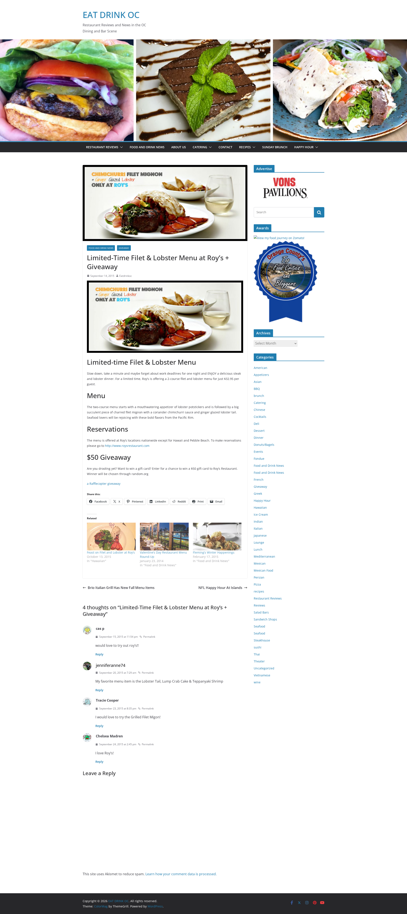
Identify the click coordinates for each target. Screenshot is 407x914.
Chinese (259, 410)
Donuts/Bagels (264, 445)
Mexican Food (263, 570)
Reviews (259, 605)
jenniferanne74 (110, 665)
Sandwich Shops (265, 619)
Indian (258, 521)
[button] (120, 147)
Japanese (260, 535)
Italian (258, 528)
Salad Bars (261, 612)
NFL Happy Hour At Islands (220, 587)
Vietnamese (262, 675)
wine (257, 682)
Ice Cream (261, 514)
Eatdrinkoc (125, 276)
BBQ (257, 389)
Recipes (245, 147)
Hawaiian (260, 507)
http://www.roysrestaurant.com (127, 446)
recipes (259, 591)
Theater (259, 661)
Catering (200, 147)
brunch (259, 396)
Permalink (149, 636)
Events (258, 452)
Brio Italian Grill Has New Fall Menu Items (121, 587)
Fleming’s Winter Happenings (213, 552)
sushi (257, 647)
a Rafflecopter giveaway (103, 484)
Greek (258, 494)
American (260, 368)
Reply (99, 654)
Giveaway (124, 248)
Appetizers (261, 375)
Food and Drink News (147, 147)
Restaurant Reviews (102, 147)
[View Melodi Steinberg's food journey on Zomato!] (279, 238)
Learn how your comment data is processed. (181, 874)
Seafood (259, 626)
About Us (178, 147)
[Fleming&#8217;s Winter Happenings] (217, 536)
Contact (225, 147)
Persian (259, 577)
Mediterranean (264, 556)
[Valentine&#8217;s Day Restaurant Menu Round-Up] (164, 536)
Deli (256, 424)
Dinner (258, 438)
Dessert (259, 431)
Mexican (260, 563)
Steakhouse (262, 640)
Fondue (259, 459)
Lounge (259, 542)
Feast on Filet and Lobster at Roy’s (111, 552)
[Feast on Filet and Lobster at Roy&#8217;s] (111, 536)
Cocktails (260, 417)
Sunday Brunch (274, 147)
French (258, 480)
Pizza (257, 584)
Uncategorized (264, 668)
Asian (258, 382)
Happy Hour (304, 147)
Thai (257, 654)
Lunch (258, 549)
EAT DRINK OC (111, 15)
